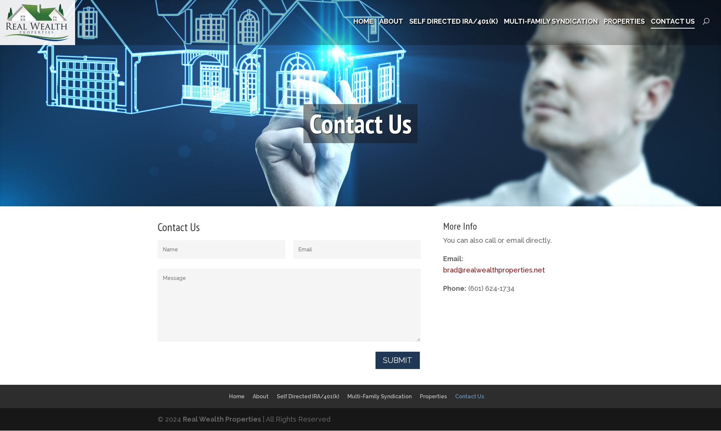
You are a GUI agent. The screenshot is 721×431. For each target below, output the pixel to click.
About (391, 22)
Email (305, 250)
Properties (624, 22)
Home (363, 22)
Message (174, 278)
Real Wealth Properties (222, 419)
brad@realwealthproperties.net (494, 270)
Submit (397, 360)
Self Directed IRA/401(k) (453, 22)
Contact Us (673, 22)
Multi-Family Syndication (551, 22)
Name (170, 250)
